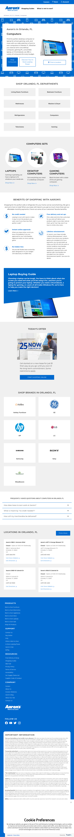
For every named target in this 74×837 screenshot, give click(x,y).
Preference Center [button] (54, 829)
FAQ (6, 638)
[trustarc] (68, 835)
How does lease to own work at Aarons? (20, 505)
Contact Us (8, 632)
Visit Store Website (12, 558)
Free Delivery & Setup (12, 658)
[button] (71, 802)
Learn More (12, 291)
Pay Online (8, 635)
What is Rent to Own (12, 641)
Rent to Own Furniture (12, 607)
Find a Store (63, 533)
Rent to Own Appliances (12, 613)
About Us (8, 689)
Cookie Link (9, 835)
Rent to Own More (11, 616)
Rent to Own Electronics (12, 610)
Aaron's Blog (9, 695)
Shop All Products (10, 624)
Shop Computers (12, 61)
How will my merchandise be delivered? (20, 516)
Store (56, 2)
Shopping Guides (27, 8)
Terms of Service (10, 669)
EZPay (7, 650)
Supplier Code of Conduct (13, 678)
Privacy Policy (9, 666)
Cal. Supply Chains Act (12, 675)
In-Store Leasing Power (12, 644)
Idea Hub (8, 664)
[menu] (37, 6)
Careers (46, 2)
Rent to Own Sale (10, 621)
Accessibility (9, 672)
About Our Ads (10, 698)
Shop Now (9, 183)
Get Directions (10, 560)
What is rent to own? (45, 8)
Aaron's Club (9, 647)
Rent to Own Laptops (11, 619)
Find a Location (55, 62)
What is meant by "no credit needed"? (19, 511)
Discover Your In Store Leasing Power (27, 62)
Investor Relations (11, 692)
